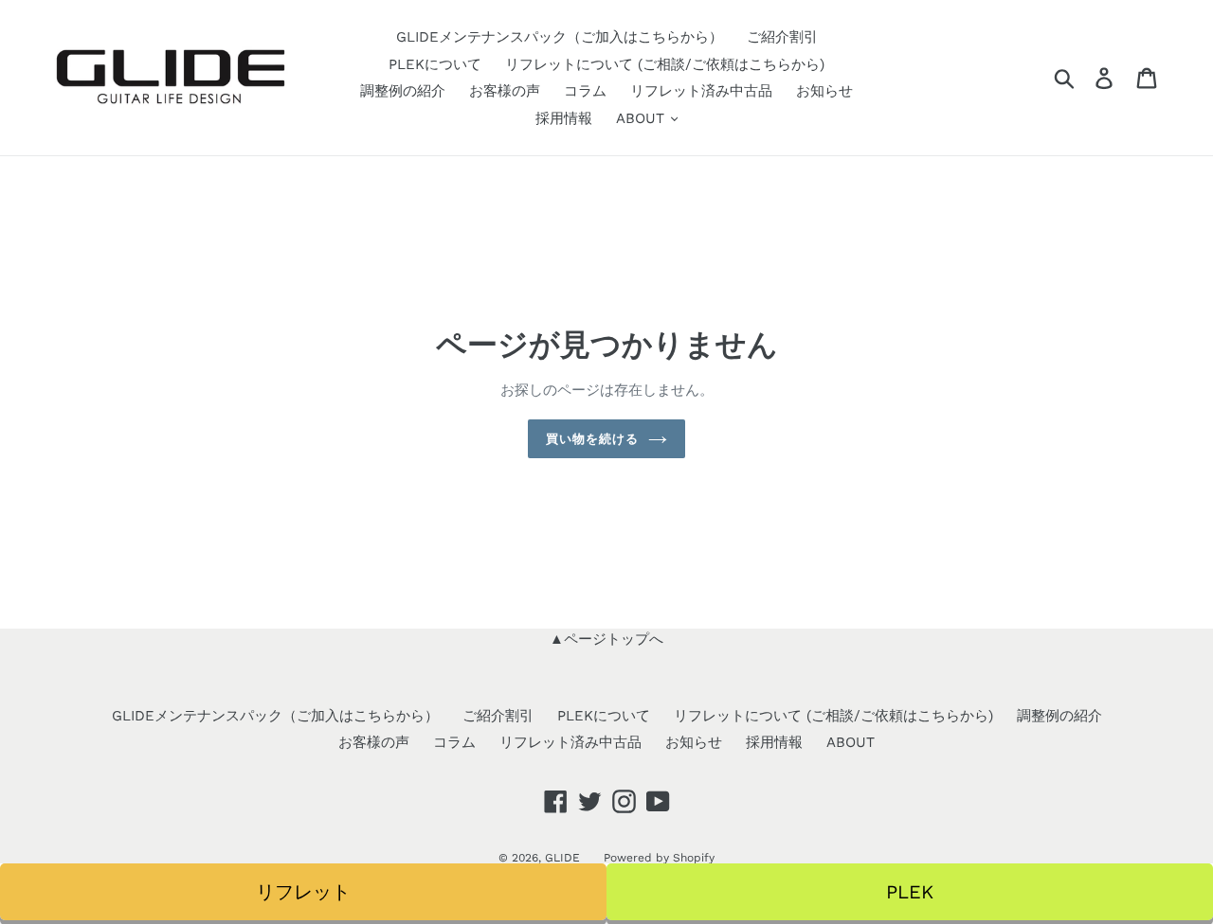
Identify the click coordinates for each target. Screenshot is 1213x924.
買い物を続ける (592, 439)
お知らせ (824, 90)
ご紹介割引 (782, 36)
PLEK (909, 891)
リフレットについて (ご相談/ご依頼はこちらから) (664, 64)
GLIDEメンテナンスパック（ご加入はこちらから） (559, 36)
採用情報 (563, 118)
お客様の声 (504, 90)
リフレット (303, 891)
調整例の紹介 (402, 90)
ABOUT (642, 118)
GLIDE (562, 857)
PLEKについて (435, 64)
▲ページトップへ (606, 639)
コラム (585, 90)
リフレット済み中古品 (701, 90)
